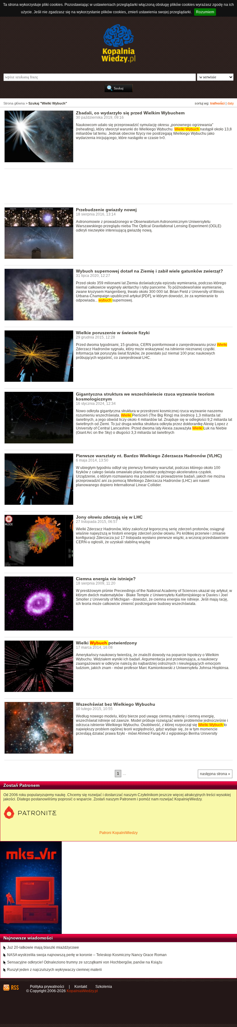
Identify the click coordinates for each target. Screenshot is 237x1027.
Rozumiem (205, 12)
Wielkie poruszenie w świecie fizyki (113, 332)
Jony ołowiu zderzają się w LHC (109, 517)
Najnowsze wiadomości (28, 937)
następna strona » (215, 774)
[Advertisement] (116, 186)
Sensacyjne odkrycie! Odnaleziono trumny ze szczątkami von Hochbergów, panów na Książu (84, 962)
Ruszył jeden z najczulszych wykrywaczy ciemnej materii (54, 969)
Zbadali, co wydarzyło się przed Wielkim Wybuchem (130, 112)
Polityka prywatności (47, 986)
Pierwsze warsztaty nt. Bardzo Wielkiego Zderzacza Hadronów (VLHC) (149, 455)
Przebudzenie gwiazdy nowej (106, 209)
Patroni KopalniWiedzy (118, 833)
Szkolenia (103, 986)
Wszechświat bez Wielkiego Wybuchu (115, 704)
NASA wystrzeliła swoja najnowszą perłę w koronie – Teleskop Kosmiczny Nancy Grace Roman (87, 955)
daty (230, 103)
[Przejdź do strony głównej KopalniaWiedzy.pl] (118, 43)
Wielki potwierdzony (106, 642)
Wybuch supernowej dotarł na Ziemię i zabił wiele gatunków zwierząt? (149, 271)
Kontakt (80, 986)
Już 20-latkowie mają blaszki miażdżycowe (43, 947)
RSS (14, 987)
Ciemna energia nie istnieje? (106, 578)
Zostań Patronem (21, 785)
